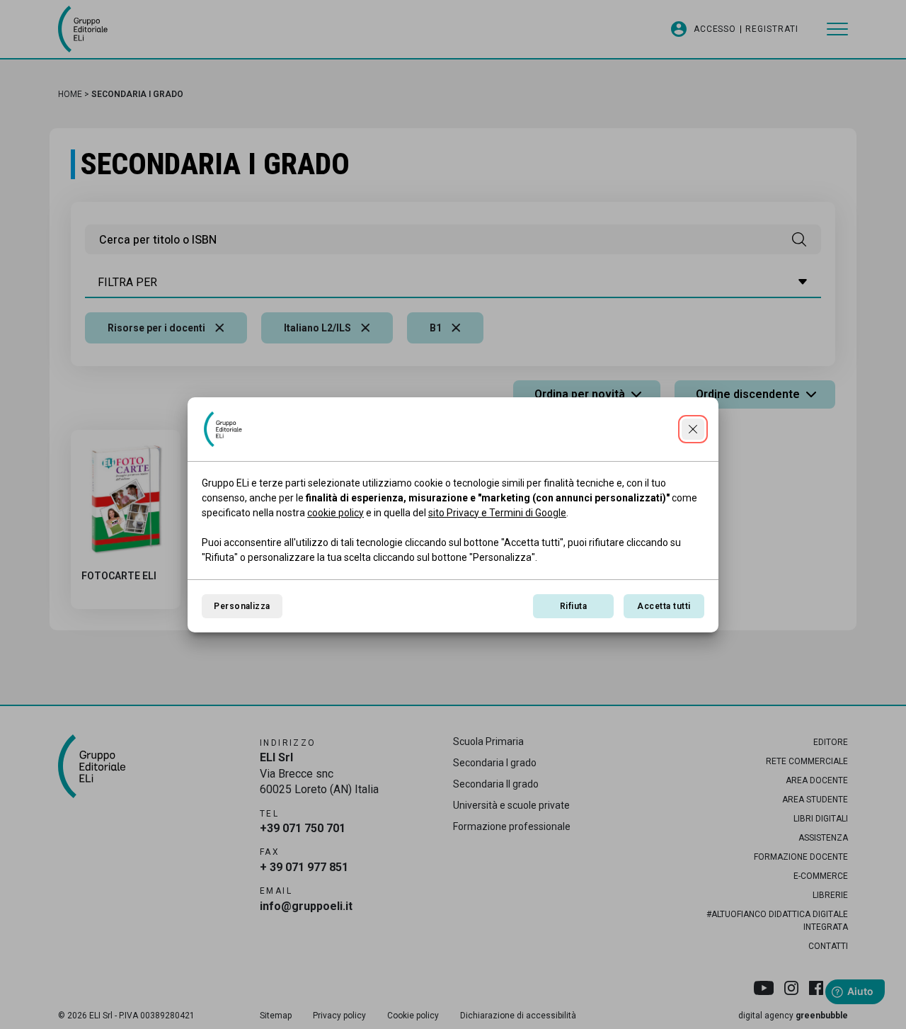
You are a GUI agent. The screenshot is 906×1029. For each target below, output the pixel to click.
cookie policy (335, 512)
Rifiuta (573, 606)
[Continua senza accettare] (693, 429)
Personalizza (242, 606)
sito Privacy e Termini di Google (497, 512)
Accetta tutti (663, 606)
